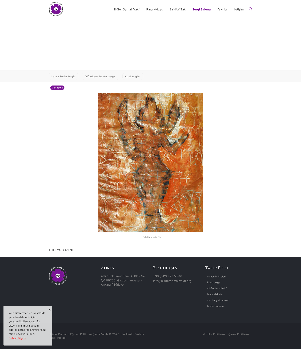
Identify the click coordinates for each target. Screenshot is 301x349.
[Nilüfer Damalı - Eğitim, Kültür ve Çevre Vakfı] (56, 8)
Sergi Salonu (201, 9)
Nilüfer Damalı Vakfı (126, 9)
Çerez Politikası (238, 334)
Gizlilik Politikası (214, 334)
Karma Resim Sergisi (63, 76)
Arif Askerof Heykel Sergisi (100, 76)
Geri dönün (57, 87)
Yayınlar (222, 9)
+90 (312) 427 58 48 (167, 276)
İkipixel (61, 337)
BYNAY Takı (178, 9)
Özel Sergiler (133, 76)
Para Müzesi (155, 9)
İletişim (239, 9)
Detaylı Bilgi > (17, 338)
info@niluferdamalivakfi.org (172, 281)
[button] (250, 9)
